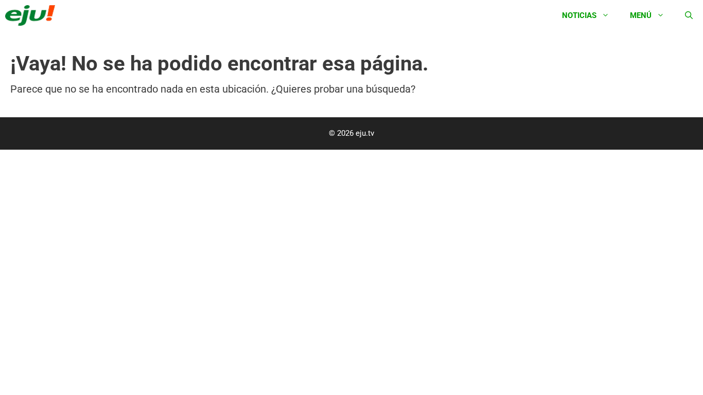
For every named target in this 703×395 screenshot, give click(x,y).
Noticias (579, 15)
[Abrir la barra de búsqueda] (689, 15)
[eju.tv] (32, 15)
